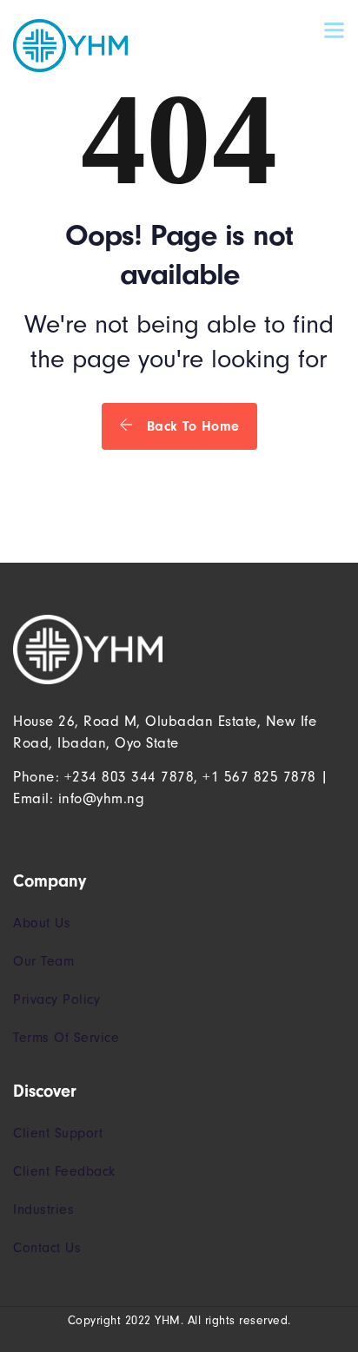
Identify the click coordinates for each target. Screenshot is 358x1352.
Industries (43, 1209)
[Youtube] (72, 835)
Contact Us (47, 1248)
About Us (41, 923)
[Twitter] (46, 835)
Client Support (58, 1133)
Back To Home (191, 426)
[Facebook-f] (19, 835)
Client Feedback (64, 1171)
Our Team (43, 961)
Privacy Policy (56, 999)
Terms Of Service (66, 1037)
